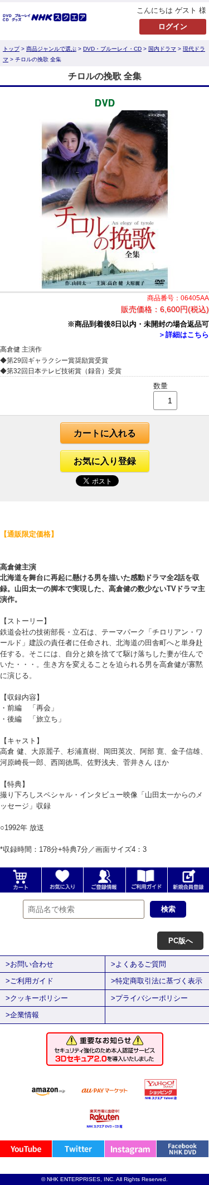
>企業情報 (22, 1015)
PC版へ (180, 941)
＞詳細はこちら (183, 334)
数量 (160, 386)
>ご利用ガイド (30, 981)
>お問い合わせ (30, 964)
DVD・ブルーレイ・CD (112, 49)
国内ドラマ (162, 49)
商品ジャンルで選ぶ (51, 49)
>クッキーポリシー (37, 998)
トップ (11, 49)
